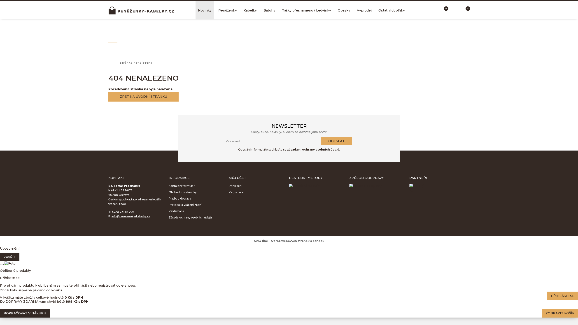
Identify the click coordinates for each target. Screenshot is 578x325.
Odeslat (336, 141)
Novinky (205, 10)
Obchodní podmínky (183, 192)
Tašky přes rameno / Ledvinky (306, 10)
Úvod (111, 62)
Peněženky (227, 10)
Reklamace (176, 211)
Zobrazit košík (559, 313)
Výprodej (364, 10)
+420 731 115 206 (123, 212)
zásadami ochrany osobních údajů (313, 149)
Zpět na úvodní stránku (143, 97)
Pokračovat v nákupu (25, 313)
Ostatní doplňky (391, 10)
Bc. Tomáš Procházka (141, 10)
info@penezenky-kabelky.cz (131, 216)
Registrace (236, 192)
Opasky (344, 10)
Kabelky (250, 10)
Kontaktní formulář (182, 186)
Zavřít (10, 257)
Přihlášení (235, 186)
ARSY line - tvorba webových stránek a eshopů (289, 241)
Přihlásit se (562, 296)
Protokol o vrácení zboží (185, 205)
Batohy (269, 10)
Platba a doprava (180, 198)
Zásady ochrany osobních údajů (190, 217)
